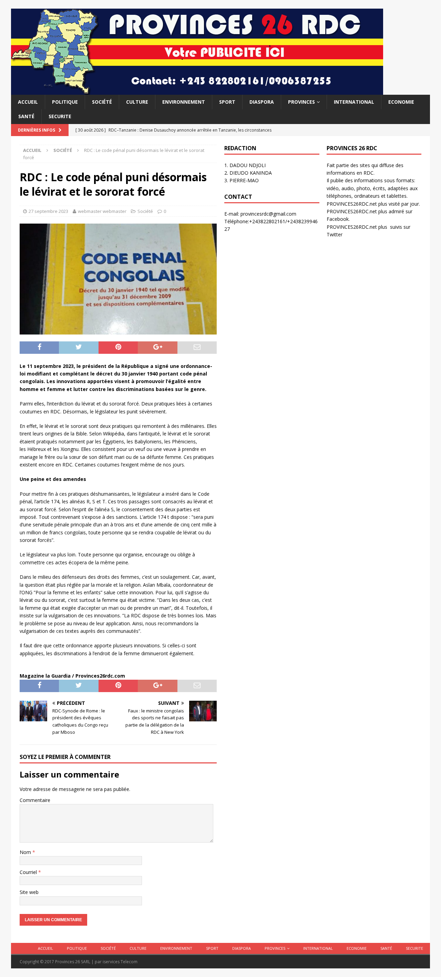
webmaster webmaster (102, 211)
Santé (26, 116)
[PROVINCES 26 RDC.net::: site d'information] (197, 91)
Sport (227, 102)
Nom (26, 852)
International (354, 102)
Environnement (183, 102)
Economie (401, 102)
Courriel (29, 872)
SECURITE (60, 116)
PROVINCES (301, 102)
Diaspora (261, 102)
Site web (29, 892)
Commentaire (35, 800)
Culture (137, 102)
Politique (65, 102)
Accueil (28, 102)
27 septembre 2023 (48, 211)
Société (102, 102)
